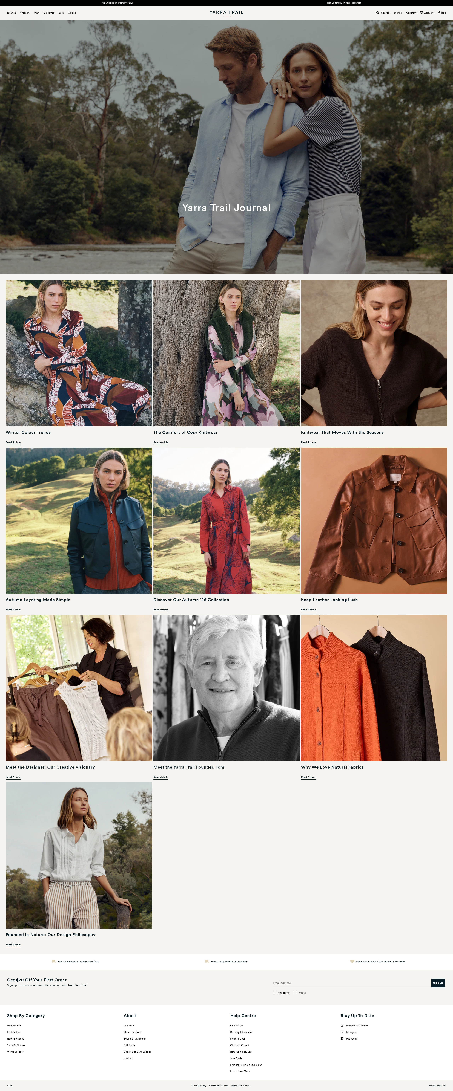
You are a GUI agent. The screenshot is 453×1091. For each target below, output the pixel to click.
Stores (398, 12)
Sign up (438, 983)
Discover (49, 12)
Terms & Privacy (198, 1085)
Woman (25, 12)
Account (411, 12)
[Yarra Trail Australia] (226, 13)
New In (11, 12)
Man (36, 12)
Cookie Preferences (218, 1085)
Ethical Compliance (240, 1085)
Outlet (72, 12)
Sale (61, 12)
